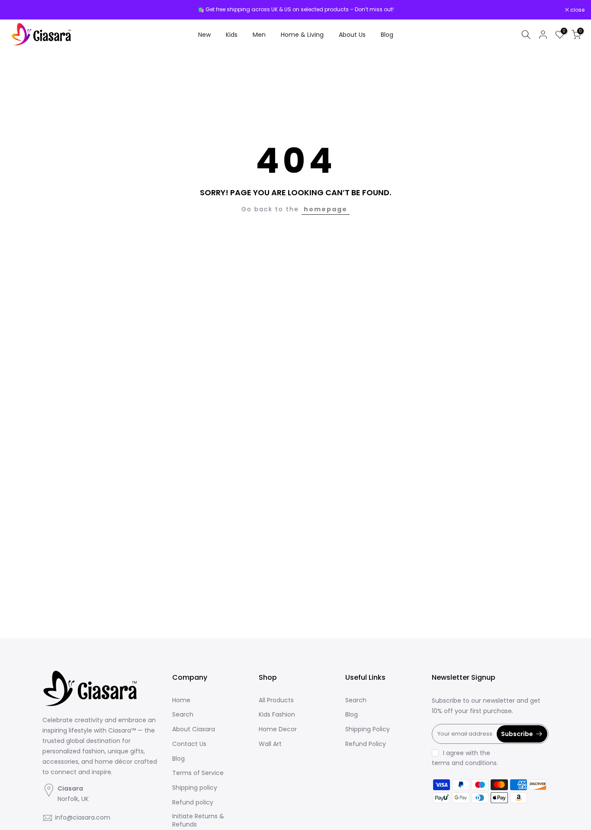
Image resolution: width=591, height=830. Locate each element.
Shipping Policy (367, 729)
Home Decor (278, 729)
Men (259, 34)
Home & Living (302, 34)
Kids (232, 34)
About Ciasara (193, 729)
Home (181, 700)
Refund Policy (365, 744)
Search (182, 715)
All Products (276, 700)
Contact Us (189, 744)
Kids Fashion (277, 715)
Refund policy (192, 802)
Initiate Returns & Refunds (198, 820)
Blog (387, 34)
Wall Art (270, 744)
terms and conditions (464, 763)
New (204, 34)
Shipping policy (194, 788)
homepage (325, 209)
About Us (352, 34)
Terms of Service (198, 773)
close (18, 10)
